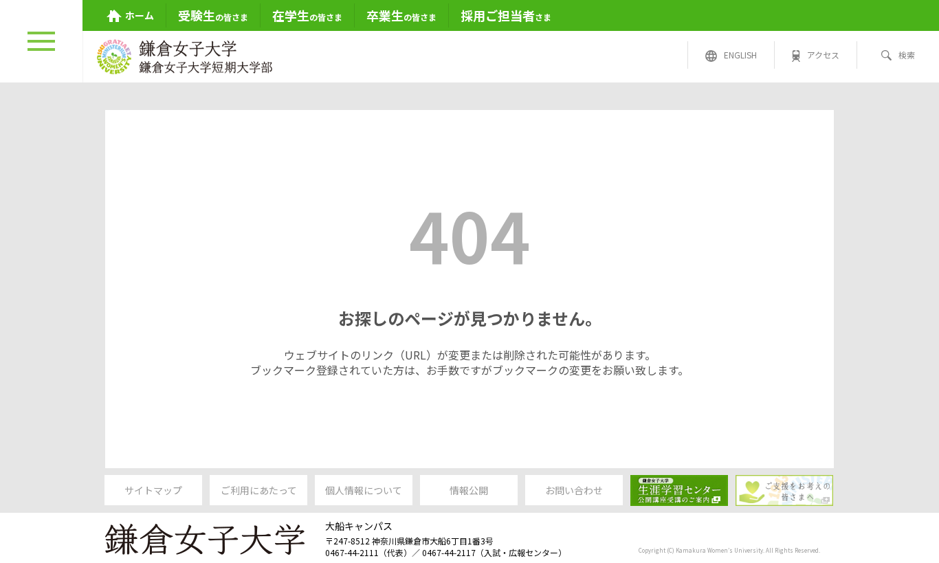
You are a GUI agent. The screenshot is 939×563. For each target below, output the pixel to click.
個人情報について (363, 490)
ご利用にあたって (259, 490)
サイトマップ (153, 490)
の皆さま (213, 15)
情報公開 (469, 490)
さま (506, 15)
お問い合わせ (574, 490)
